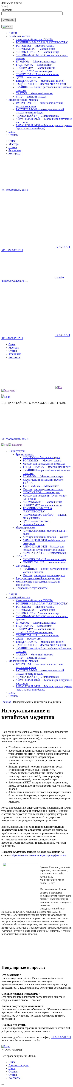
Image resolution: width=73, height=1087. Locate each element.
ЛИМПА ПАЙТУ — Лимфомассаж (37, 115)
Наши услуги (17, 450)
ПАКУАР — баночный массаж (34, 93)
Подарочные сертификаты (31, 587)
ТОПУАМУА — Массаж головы (35, 45)
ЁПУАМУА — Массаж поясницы (36, 61)
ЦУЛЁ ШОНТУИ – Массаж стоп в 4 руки (41, 83)
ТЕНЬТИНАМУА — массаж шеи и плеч (40, 80)
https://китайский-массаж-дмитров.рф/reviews (39, 855)
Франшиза (15, 150)
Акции (13, 32)
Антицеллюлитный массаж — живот (45, 536)
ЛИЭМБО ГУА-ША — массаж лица (37, 51)
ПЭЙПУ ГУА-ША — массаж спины (37, 74)
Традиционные (25, 454)
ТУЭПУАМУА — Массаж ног (34, 64)
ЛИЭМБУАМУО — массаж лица (35, 48)
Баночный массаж (33, 524)
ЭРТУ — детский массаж (31, 96)
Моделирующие (25, 527)
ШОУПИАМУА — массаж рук (34, 71)
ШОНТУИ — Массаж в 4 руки (41, 457)
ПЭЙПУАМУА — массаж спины (35, 67)
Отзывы (13, 134)
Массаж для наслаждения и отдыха (44, 463)
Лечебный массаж (19, 36)
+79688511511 (14, 250)
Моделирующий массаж (23, 99)
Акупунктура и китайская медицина (38, 578)
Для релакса (23, 565)
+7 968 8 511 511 (61, 1037)
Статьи (13, 147)
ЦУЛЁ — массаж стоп (29, 77)
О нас (12, 140)
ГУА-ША (21, 556)
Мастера (14, 143)
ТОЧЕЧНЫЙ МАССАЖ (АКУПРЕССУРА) (42, 42)
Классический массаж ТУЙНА (34, 39)
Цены (12, 131)
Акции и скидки (19, 1065)
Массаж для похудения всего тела (43, 489)
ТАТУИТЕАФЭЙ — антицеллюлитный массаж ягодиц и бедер (40, 111)
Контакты (14, 153)
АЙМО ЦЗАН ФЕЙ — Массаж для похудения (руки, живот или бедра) (44, 127)
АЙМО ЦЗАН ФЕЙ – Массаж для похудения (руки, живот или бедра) (44, 548)
